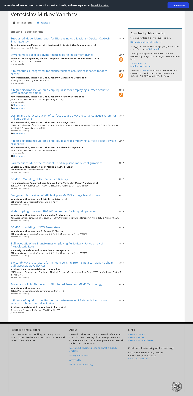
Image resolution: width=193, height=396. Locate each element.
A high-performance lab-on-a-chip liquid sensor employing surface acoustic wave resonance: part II (60, 91)
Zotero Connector (138, 63)
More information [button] (100, 5)
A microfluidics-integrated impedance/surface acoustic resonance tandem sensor (59, 72)
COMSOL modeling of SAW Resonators (35, 227)
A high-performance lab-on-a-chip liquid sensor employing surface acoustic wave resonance (63, 142)
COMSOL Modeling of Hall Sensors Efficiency (39, 179)
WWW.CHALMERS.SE (138, 358)
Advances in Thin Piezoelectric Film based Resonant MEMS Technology (56, 284)
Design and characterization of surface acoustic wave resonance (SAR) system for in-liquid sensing (63, 117)
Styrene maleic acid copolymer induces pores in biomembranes (52, 54)
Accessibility (75, 359)
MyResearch (154, 49)
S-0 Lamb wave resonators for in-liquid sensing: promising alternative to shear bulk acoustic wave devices (62, 264)
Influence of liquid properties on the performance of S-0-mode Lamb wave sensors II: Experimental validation (59, 302)
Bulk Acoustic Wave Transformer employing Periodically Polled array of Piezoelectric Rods (57, 245)
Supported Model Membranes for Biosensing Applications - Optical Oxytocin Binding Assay (61, 40)
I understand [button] (178, 5)
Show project (19, 105)
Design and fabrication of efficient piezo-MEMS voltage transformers (55, 195)
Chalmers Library (136, 334)
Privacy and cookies (79, 355)
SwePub (145, 70)
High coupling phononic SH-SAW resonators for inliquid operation (53, 211)
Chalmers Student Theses (140, 340)
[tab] (22, 23)
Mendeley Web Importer (141, 66)
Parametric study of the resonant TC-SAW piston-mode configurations (56, 163)
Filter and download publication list (146, 42)
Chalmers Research (137, 337)
